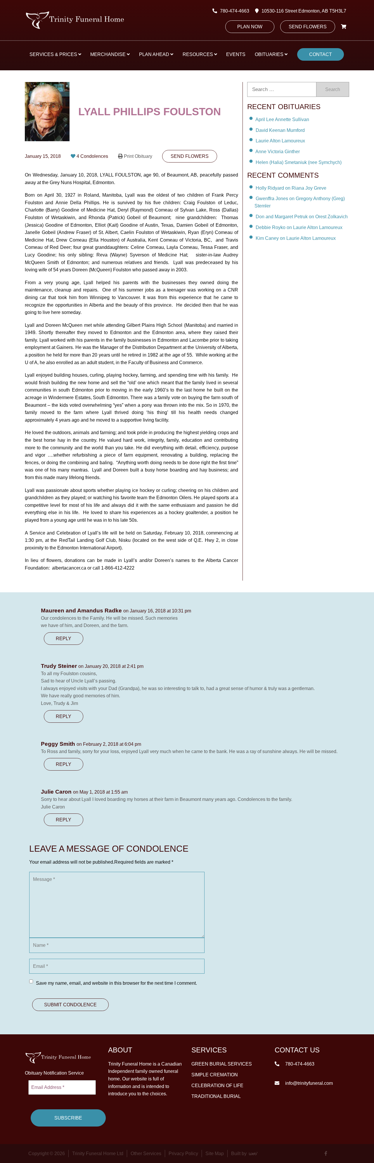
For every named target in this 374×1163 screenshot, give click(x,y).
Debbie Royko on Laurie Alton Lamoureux (299, 227)
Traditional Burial (216, 1096)
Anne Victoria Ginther (277, 151)
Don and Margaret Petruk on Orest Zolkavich (302, 216)
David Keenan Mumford (280, 130)
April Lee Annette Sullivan (282, 119)
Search (332, 89)
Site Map (214, 1153)
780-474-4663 (234, 10)
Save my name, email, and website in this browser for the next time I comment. (116, 983)
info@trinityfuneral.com (308, 1083)
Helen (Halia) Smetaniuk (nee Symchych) (299, 162)
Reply (63, 638)
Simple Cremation (214, 1074)
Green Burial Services (221, 1063)
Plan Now (249, 26)
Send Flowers (308, 26)
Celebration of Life (217, 1085)
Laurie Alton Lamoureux (280, 140)
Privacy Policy (183, 1153)
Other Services (146, 1153)
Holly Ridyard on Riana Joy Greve (291, 187)
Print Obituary (138, 156)
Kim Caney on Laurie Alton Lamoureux (296, 238)
